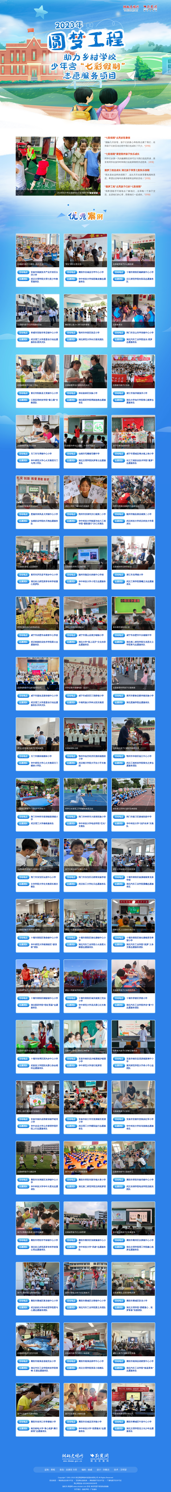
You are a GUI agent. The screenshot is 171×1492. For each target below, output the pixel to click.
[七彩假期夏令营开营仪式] (133, 1400)
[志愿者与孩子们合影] (133, 371)
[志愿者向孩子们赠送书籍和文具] (133, 734)
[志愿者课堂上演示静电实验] (133, 1279)
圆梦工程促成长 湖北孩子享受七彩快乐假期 (127, 170)
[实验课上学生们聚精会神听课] (85, 1037)
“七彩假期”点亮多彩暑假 (117, 137)
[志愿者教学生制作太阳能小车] (37, 855)
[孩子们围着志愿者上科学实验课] (37, 1218)
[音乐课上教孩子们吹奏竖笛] (133, 1218)
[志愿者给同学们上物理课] (85, 553)
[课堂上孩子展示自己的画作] (37, 1097)
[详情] (147, 146)
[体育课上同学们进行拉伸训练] (133, 795)
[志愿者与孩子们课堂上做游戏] (85, 1339)
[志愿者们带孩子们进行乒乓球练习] (37, 795)
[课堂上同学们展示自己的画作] (85, 492)
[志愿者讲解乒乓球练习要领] (37, 916)
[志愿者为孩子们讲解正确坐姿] (133, 1037)
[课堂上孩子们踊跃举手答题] (133, 1339)
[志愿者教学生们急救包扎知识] (85, 371)
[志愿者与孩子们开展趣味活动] (37, 311)
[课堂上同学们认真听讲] (85, 613)
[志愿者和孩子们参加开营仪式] (37, 674)
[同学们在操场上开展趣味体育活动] (85, 795)
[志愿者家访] (133, 311)
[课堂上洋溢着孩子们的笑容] (133, 855)
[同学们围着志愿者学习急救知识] (133, 492)
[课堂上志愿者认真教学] (85, 916)
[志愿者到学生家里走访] (133, 553)
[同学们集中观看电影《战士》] (85, 674)
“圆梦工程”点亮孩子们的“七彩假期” (123, 186)
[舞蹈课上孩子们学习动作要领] (85, 311)
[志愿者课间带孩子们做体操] (133, 674)
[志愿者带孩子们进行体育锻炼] (37, 976)
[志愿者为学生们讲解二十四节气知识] (85, 432)
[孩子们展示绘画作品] (133, 432)
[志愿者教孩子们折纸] (133, 1097)
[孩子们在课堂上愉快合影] (85, 1400)
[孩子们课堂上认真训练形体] (85, 1158)
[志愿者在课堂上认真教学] (37, 553)
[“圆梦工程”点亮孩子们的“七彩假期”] (58, 166)
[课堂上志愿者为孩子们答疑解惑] (37, 734)
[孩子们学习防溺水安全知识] (85, 1097)
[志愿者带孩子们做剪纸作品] (133, 976)
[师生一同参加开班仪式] (85, 976)
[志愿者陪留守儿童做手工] (133, 1158)
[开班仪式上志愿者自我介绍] (133, 916)
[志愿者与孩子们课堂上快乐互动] (37, 250)
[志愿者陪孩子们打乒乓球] (37, 1339)
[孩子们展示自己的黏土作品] (85, 855)
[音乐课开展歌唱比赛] (133, 613)
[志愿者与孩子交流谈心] (37, 1037)
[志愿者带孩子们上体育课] (85, 1218)
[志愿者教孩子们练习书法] (37, 371)
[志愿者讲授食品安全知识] (37, 492)
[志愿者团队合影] (85, 734)
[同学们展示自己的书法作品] (37, 613)
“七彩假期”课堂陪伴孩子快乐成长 (122, 154)
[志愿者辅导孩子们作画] (37, 432)
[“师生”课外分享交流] (85, 250)
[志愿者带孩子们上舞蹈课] (133, 250)
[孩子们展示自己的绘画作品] (37, 1279)
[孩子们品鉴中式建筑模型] (37, 1400)
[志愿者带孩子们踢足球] (37, 1158)
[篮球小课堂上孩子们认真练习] (85, 1279)
